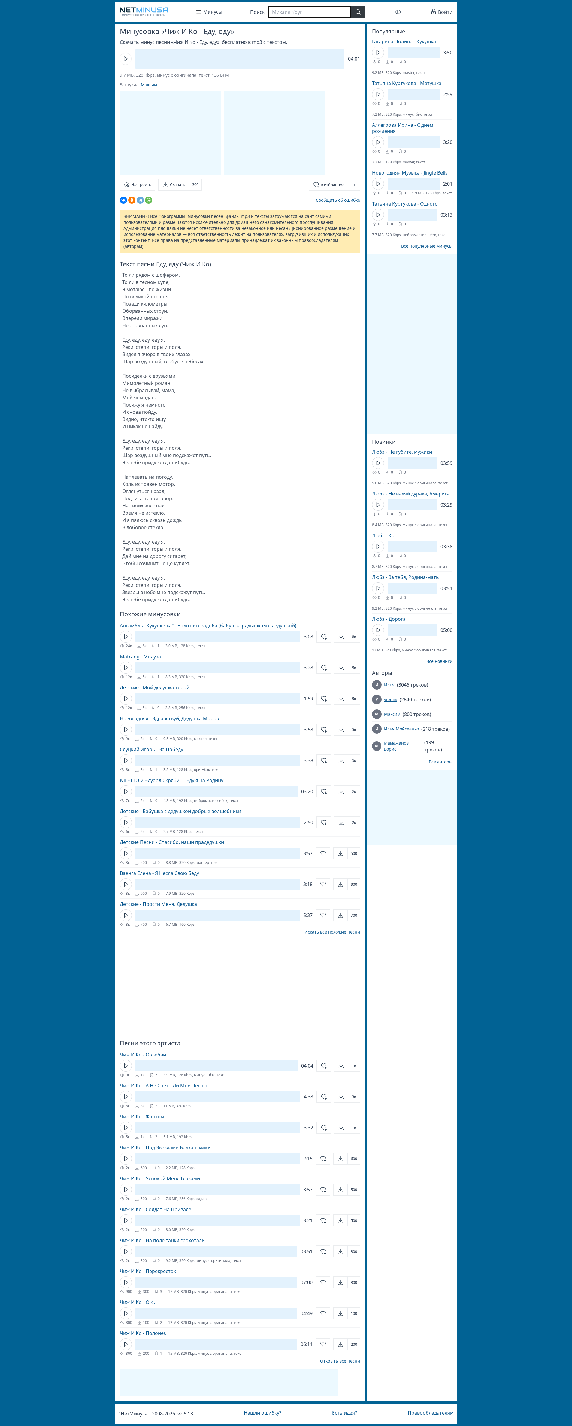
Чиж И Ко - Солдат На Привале (155, 1209)
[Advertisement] (274, 133)
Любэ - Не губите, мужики (402, 452)
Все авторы (440, 762)
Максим (149, 84)
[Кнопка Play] (125, 59)
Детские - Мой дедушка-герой (154, 687)
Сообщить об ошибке (338, 200)
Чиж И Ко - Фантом (142, 1117)
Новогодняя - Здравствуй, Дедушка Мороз (169, 718)
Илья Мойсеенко (401, 729)
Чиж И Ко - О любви (143, 1055)
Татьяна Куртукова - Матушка (406, 83)
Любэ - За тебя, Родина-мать (405, 577)
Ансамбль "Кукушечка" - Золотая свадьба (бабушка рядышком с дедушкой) (208, 626)
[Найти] (358, 12)
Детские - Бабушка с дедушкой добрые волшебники (180, 811)
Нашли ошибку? (262, 1413)
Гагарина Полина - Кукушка (404, 41)
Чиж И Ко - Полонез (143, 1333)
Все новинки (439, 661)
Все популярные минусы (426, 246)
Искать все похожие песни (332, 932)
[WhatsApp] (148, 200)
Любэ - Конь (386, 535)
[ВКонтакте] (123, 200)
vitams (390, 699)
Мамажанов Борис (396, 746)
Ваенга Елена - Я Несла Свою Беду (159, 873)
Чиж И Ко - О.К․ (138, 1302)
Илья (389, 684)
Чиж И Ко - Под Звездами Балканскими (165, 1147)
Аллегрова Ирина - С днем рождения (402, 128)
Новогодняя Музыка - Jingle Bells (410, 173)
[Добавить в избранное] (324, 636)
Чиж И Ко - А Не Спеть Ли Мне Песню (163, 1086)
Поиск (257, 12)
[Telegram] (140, 200)
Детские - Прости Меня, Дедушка (158, 904)
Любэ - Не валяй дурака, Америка (411, 494)
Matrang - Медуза (140, 657)
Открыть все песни (340, 1361)
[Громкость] (397, 12)
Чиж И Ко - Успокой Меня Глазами (160, 1178)
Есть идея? (344, 1413)
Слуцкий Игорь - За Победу (151, 749)
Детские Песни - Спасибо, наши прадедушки (172, 842)
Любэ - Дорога (389, 619)
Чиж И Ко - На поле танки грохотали (162, 1240)
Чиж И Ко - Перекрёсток (148, 1271)
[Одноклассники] (131, 200)
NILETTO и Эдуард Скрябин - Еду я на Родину (171, 780)
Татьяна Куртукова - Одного (405, 204)
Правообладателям (431, 1413)
